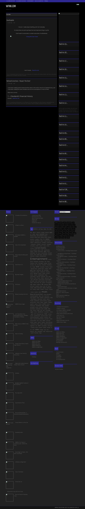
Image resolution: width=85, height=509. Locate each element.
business (32, 239)
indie (46, 275)
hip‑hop (35, 273)
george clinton (34, 268)
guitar (31, 270)
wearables (40, 331)
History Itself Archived (62, 286)
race (31, 310)
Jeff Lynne (36, 279)
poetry (36, 304)
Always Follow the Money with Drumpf (65, 313)
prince (37, 307)
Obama (41, 297)
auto (31, 102)
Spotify (43, 322)
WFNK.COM (11, 6)
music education (47, 294)
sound (56, 237)
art (30, 234)
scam (50, 315)
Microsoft (39, 287)
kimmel (50, 281)
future (56, 229)
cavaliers (37, 239)
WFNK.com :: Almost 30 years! (62, 292)
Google (46, 268)
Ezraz (64, 227)
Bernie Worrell (40, 235)
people (49, 300)
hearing (47, 271)
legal (31, 284)
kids (46, 281)
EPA (13, 103)
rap (41, 310)
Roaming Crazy (40, 314)
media (31, 287)
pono (11, 75)
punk (42, 308)
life (38, 74)
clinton (41, 241)
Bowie (49, 237)
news (70, 231)
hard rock (39, 270)
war (47, 329)
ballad (37, 234)
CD (43, 239)
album (34, 232)
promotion (32, 308)
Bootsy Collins (44, 237)
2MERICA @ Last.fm (60, 335)
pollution (8, 75)
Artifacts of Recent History (63, 282)
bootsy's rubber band (35, 237)
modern (44, 74)
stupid (41, 324)
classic (56, 224)
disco (48, 251)
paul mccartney (43, 300)
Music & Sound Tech (39, 1)
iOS (70, 229)
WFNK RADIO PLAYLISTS (61, 291)
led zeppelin (49, 282)
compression (29, 74)
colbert (31, 242)
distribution (32, 253)
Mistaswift (49, 287)
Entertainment (30, 1)
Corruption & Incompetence (63, 306)
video (68, 237)
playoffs (32, 304)
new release (33, 297)
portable (47, 305)
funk (72, 227)
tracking (32, 327)
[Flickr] (78, 4)
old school (40, 299)
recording (60, 235)
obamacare (46, 297)
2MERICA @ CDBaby (60, 332)
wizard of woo (49, 331)
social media (33, 320)
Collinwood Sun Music (21, 1)
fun (31, 267)
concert (70, 224)
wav (36, 331)
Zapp (40, 333)
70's (48, 229)
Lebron (22, 103)
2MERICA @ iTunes (60, 333)
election (50, 254)
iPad (50, 276)
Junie (36, 281)
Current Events (13, 102)
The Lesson (58, 358)
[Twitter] (77, 4)
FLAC (36, 263)
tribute (44, 327)
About (57, 294)
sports (39, 322)
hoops (43, 273)
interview (43, 276)
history (39, 273)
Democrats (40, 251)
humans (48, 273)
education (45, 254)
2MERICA (57, 222)
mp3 (47, 74)
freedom (44, 264)
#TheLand (26, 102)
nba (67, 231)
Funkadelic (42, 267)
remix (35, 312)
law (40, 282)
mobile (37, 289)
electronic (32, 256)
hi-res (62, 229)
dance (39, 250)
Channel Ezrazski (59, 339)
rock (70, 235)
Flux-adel (68, 227)
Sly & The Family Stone (39, 318)
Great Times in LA (60, 315)
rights (32, 314)
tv (65, 237)
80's (50, 229)
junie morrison (41, 281)
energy (37, 256)
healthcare (42, 271)
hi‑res (31, 273)
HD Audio (46, 270)
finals (48, 261)
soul (72, 235)
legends (39, 284)
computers (33, 244)
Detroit (11, 103)
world (32, 333)
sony (41, 320)
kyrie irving (36, 282)
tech (18, 75)
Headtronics (33, 271)
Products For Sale (36, 222)
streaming (33, 324)
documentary (44, 253)
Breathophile (10, 20)
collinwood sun (37, 242)
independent (41, 275)
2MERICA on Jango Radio (61, 338)
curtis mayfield (33, 250)
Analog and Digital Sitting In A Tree (65, 280)
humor (31, 275)
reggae (31, 312)
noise (52, 74)
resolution (46, 312)
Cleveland (44, 102)
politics (60, 233)
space (35, 322)
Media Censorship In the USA (63, 320)
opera (48, 299)
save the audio (44, 315)
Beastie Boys (33, 235)
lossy (41, 286)
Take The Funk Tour (60, 297)
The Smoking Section (60, 359)
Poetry (33, 221)
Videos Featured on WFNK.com (62, 295)
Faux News (41, 261)
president (32, 307)
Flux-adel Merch (59, 340)
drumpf (60, 227)
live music (32, 286)
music (50, 74)
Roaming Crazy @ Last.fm (61, 342)
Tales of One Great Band (62, 312)
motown (51, 289)
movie (32, 292)
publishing (38, 308)
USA (33, 329)
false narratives (17, 103)
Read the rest (35, 70)
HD (42, 270)
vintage (41, 329)
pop (67, 233)
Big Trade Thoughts (61, 317)
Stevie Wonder (49, 322)
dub (35, 254)
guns (35, 270)
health (38, 271)
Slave (31, 318)
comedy (65, 224)
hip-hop (66, 229)
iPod (35, 278)
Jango (51, 278)
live (57, 231)
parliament (36, 300)
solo (38, 320)
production (45, 307)
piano (38, 302)
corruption (32, 245)
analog (42, 232)
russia (31, 315)
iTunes (38, 278)
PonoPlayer (15, 75)
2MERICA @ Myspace (60, 336)
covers (40, 245)
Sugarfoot (32, 325)
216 (29, 102)
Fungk (34, 267)
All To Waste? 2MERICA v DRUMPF (64, 310)
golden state (41, 268)
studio (37, 324)
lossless (41, 74)
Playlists (33, 219)
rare (44, 310)
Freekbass (49, 264)
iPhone (31, 278)
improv (35, 275)
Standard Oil (41, 103)
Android (47, 232)
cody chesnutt (47, 241)
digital (56, 227)
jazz (32, 279)
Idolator (58, 353)
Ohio (26, 103)
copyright (49, 244)
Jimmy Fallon (48, 279)
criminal (32, 248)
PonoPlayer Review (60, 249)
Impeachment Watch (60, 247)
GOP (59, 229)
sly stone (46, 318)
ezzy (14, 22)
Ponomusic (32, 305)
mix (31, 289)
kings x (31, 282)
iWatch (42, 278)
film (45, 261)
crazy (44, 245)
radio (38, 310)
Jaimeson (47, 278)
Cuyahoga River (49, 102)
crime (48, 245)
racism (34, 310)
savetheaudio (37, 315)
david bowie (47, 250)
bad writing (35, 102)
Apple (61, 222)
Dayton (31, 251)
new (42, 296)
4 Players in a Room (61, 308)
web (44, 331)
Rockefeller (37, 103)
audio (64, 222)
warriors (32, 331)
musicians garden (34, 296)
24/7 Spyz (41, 229)
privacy (70, 233)
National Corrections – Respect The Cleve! (18, 81)
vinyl (45, 329)
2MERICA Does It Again (61, 322)
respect (32, 103)
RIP (35, 314)
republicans (65, 235)
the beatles (44, 325)
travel (36, 327)
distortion (36, 74)
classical (32, 241)
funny (75, 227)
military (44, 287)
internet (38, 276)
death (35, 251)
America (38, 232)
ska (49, 317)
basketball (69, 222)
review (51, 312)
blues (45, 235)
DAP (33, 74)
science (41, 317)
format (49, 263)
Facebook (36, 261)
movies (36, 292)
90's (31, 232)
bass (46, 234)
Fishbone (32, 263)
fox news (39, 264)
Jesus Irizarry (41, 279)
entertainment (43, 256)
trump (63, 237)
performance (33, 302)
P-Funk (56, 233)
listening (46, 284)
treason (40, 327)
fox (35, 264)
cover (74, 224)
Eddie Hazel (39, 254)
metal (61, 231)
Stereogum (58, 355)
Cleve (41, 102)
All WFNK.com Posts (11, 1)
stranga (46, 1)
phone (55, 74)
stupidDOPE (58, 356)
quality (74, 233)
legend (34, 284)
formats (32, 264)
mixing (34, 289)
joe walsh (32, 281)
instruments (33, 276)
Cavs (38, 102)
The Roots (50, 325)
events (49, 259)
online (44, 299)
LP (46, 286)
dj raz (39, 253)
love (44, 286)
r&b (55, 235)
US (30, 329)
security (46, 317)
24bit (45, 229)
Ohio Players (34, 299)
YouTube (36, 333)
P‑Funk (31, 300)
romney (49, 314)
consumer (43, 244)
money (46, 289)
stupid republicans (48, 324)
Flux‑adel (40, 263)
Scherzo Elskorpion (34, 317)
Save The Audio (59, 279)
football (45, 263)
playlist (45, 302)
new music (46, 296)
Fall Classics (59, 318)
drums (31, 254)
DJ (36, 253)
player (42, 302)
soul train (48, 320)
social (50, 318)
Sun (36, 325)
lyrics (49, 286)
